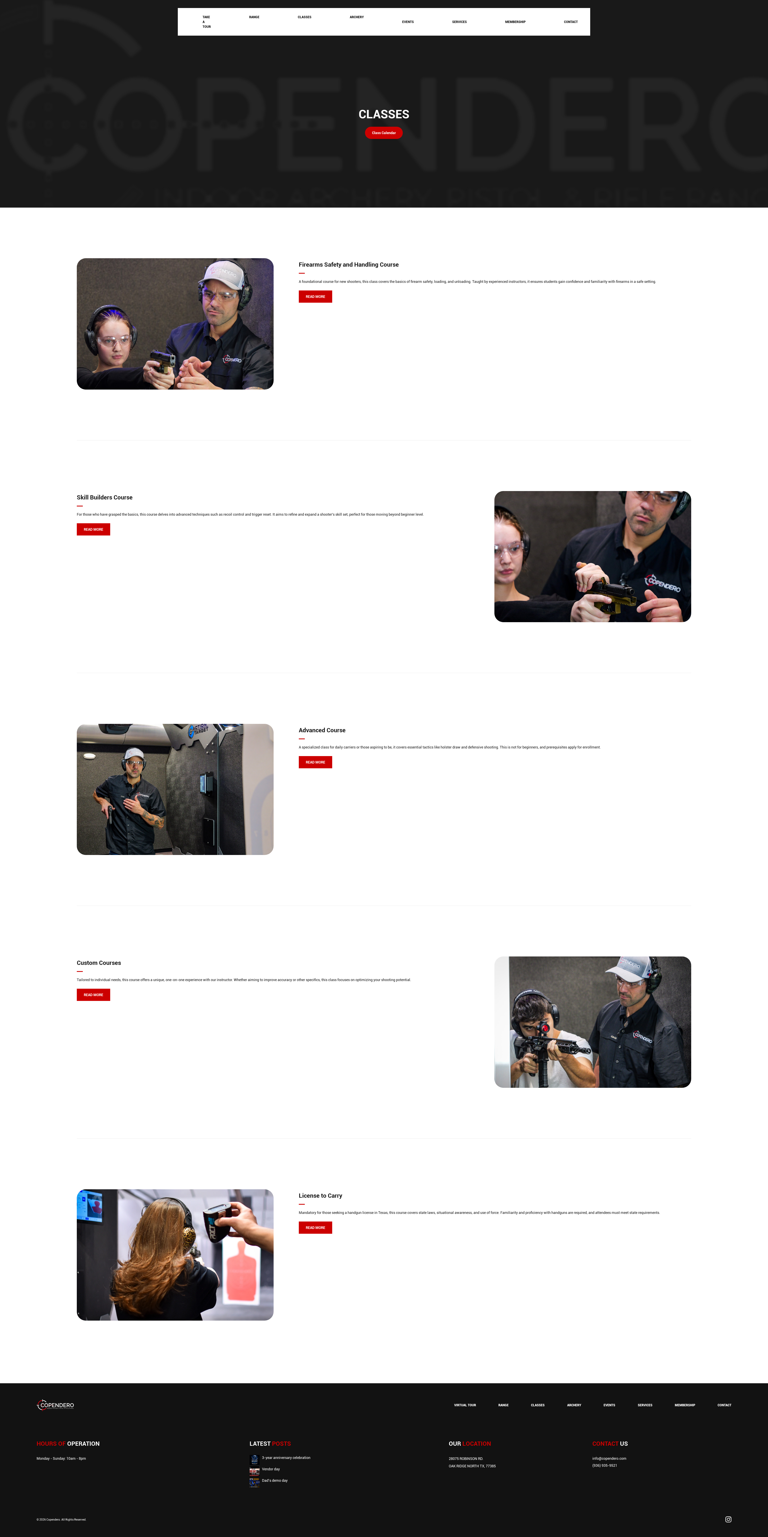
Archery (357, 17)
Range (254, 17)
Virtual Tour (465, 1405)
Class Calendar (384, 132)
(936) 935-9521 (604, 1465)
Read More (315, 296)
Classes (304, 17)
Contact (571, 22)
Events (408, 22)
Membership (515, 22)
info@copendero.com (609, 1458)
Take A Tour (207, 22)
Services (459, 22)
